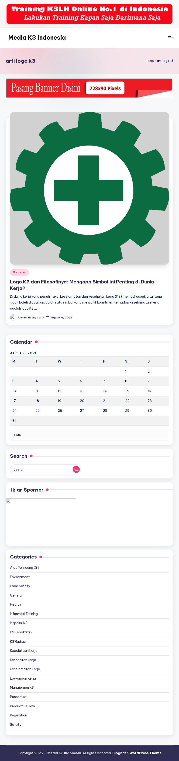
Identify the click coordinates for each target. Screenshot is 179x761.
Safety (15, 725)
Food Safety (20, 586)
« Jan (17, 434)
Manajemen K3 (22, 687)
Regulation (18, 715)
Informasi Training (24, 614)
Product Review (22, 706)
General (19, 272)
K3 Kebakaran (21, 632)
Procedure (18, 697)
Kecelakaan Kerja (24, 651)
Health (15, 604)
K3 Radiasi (18, 641)
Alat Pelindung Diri (24, 568)
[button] (76, 469)
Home (150, 61)
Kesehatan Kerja (23, 660)
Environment (20, 577)
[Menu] (170, 37)
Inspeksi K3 (19, 623)
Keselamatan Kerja (25, 669)
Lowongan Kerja (23, 678)
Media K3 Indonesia (37, 37)
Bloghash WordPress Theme (137, 753)
